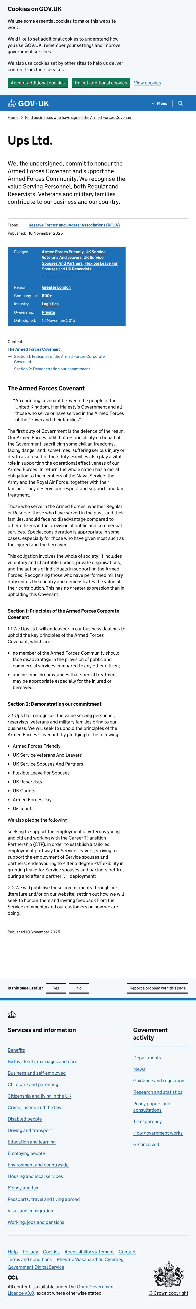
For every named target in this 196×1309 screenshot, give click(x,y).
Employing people (26, 1153)
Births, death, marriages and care (42, 1061)
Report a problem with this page (158, 988)
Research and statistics (157, 1092)
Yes (59, 988)
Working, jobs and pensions (36, 1222)
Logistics (50, 303)
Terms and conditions (30, 1259)
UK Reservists (79, 268)
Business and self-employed (37, 1073)
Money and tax (23, 1188)
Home (13, 117)
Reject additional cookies (101, 83)
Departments (147, 1058)
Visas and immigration (30, 1211)
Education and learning (32, 1142)
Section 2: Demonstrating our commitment (52, 368)
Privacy (30, 1252)
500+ (47, 295)
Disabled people (25, 1119)
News (139, 1069)
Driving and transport (30, 1130)
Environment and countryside (38, 1165)
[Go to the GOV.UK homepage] (28, 103)
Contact (127, 1252)
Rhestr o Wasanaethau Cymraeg (90, 1259)
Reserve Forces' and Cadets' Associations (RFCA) (74, 225)
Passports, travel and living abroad (44, 1199)
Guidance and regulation (158, 1081)
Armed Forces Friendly (63, 251)
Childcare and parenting (33, 1084)
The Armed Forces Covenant (34, 349)
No (82, 988)
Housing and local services (35, 1176)
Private (48, 312)
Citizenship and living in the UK (39, 1096)
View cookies (147, 82)
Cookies (51, 1252)
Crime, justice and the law (35, 1107)
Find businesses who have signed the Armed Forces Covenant (79, 117)
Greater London (56, 287)
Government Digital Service (36, 1267)
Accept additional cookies (38, 83)
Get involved (146, 1144)
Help (13, 1252)
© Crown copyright (168, 1293)
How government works (158, 1133)
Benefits (16, 1050)
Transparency (147, 1121)
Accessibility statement (89, 1252)
